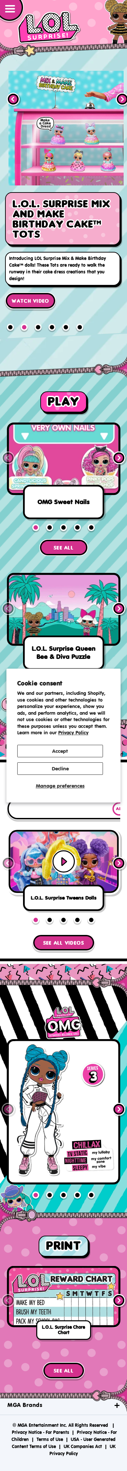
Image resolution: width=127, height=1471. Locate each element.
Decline (60, 768)
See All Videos (63, 929)
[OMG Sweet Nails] (63, 459)
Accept (60, 751)
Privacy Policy (73, 733)
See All (63, 534)
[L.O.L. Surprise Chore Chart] (63, 1291)
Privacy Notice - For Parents (40, 1419)
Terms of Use (50, 1426)
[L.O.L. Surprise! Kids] (49, 27)
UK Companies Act (83, 1433)
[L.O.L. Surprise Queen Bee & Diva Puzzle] (63, 610)
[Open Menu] (12, 11)
